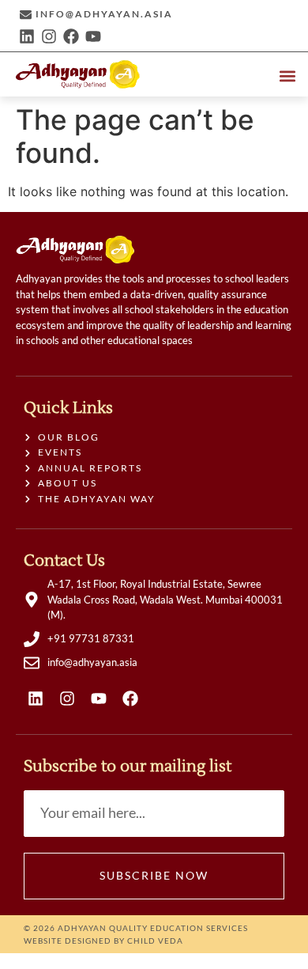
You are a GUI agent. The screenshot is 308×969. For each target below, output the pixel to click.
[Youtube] (93, 36)
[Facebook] (71, 36)
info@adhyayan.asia (104, 14)
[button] (287, 75)
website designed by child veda (103, 940)
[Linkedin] (27, 36)
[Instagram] (49, 36)
